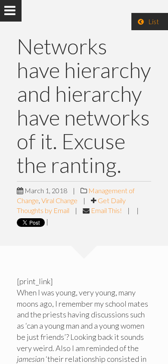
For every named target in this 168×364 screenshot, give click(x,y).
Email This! (106, 210)
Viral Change (59, 200)
